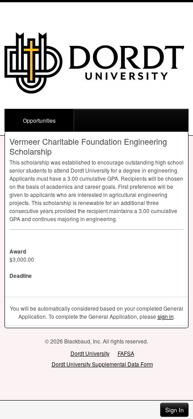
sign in (166, 316)
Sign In (174, 410)
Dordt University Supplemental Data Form (102, 364)
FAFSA (126, 353)
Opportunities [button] (39, 120)
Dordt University (90, 353)
